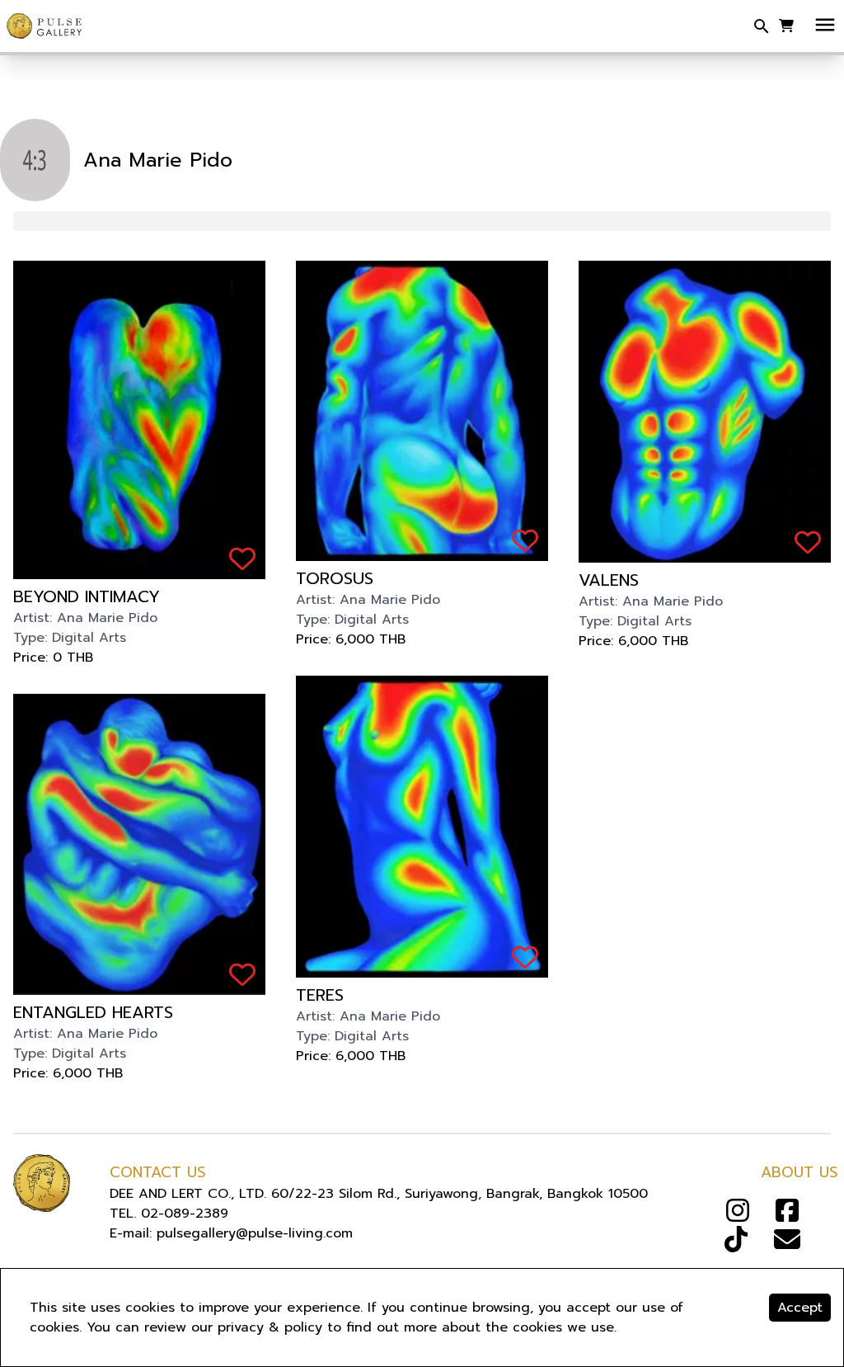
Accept (800, 1308)
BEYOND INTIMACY (86, 596)
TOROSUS (334, 578)
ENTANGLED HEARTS (93, 1012)
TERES (320, 995)
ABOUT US (799, 1172)
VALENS (609, 580)
